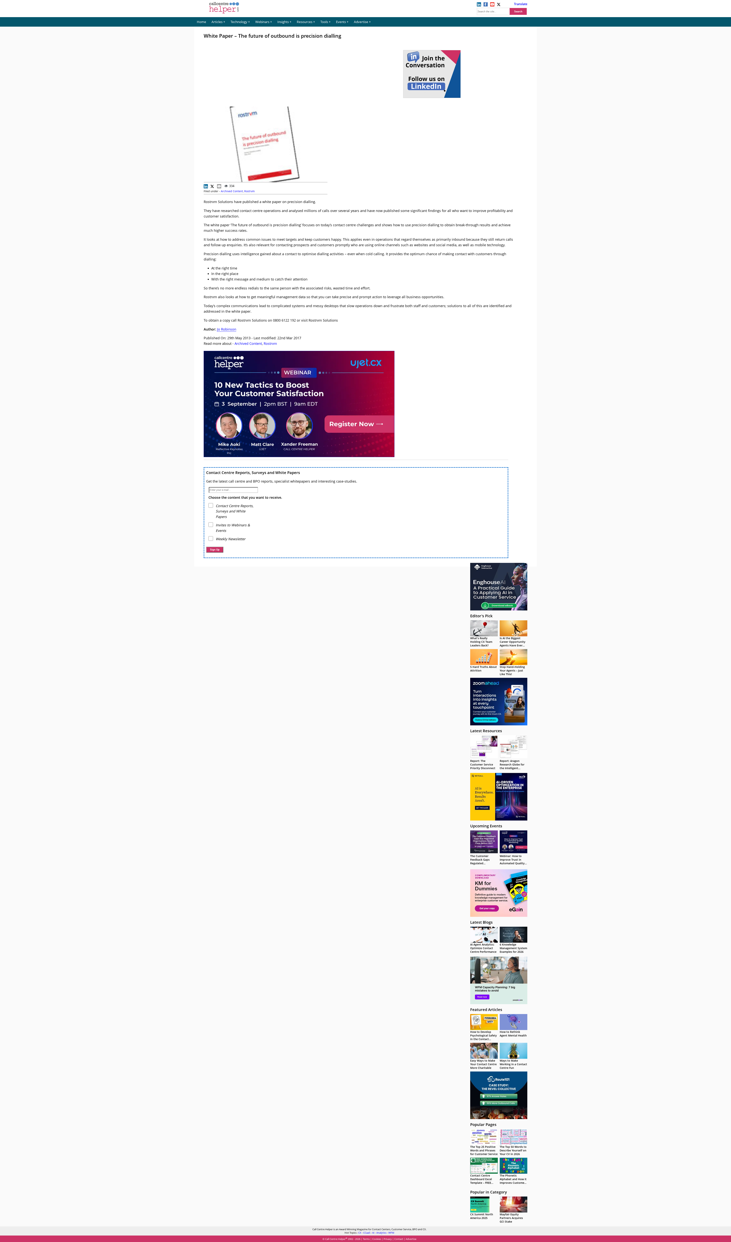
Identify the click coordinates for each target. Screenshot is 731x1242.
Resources (304, 22)
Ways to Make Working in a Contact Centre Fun (513, 1064)
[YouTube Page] (492, 5)
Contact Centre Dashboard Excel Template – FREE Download (481, 1181)
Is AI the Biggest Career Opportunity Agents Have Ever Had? (512, 643)
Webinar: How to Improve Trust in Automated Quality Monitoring (512, 861)
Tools (324, 22)
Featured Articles (486, 1009)
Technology (239, 22)
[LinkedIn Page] (479, 5)
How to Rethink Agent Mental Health (513, 1033)
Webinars (262, 22)
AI (373, 1232)
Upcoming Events (486, 826)
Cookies (376, 1239)
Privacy (388, 1239)
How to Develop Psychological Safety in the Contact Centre (483, 1037)
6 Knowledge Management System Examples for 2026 (513, 948)
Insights (283, 22)
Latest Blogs (481, 922)
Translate (520, 4)
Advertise (361, 22)
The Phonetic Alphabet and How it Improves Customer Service (513, 1181)
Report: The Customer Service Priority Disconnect (482, 764)
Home (201, 22)
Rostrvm (249, 191)
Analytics (381, 1232)
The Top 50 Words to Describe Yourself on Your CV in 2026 (513, 1150)
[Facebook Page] (486, 5)
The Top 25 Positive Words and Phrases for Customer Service (484, 1150)
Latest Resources (486, 730)
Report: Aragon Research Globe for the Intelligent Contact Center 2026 (513, 766)
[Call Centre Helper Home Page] (224, 14)
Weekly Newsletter (230, 539)
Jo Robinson (226, 329)
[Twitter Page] (499, 5)
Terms (366, 1239)
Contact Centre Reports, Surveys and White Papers (253, 472)
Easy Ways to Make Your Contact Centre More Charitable (483, 1064)
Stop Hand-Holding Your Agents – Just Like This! (512, 670)
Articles (217, 22)
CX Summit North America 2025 (481, 1216)
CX (359, 1232)
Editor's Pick (481, 615)
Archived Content (232, 191)
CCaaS (366, 1232)
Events (341, 22)
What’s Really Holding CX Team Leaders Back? (481, 641)
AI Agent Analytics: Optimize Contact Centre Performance (483, 948)
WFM (391, 1232)
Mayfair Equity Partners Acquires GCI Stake (511, 1218)
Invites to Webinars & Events (233, 528)
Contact (398, 1239)
